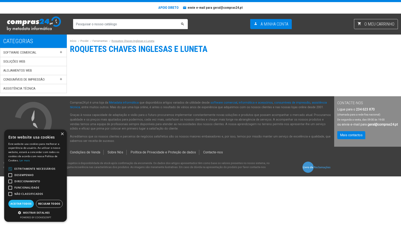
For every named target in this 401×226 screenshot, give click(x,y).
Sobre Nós (115, 152)
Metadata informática (124, 102)
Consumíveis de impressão (24, 79)
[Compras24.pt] (33, 24)
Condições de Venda (85, 152)
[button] (35, 213)
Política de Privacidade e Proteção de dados (163, 152)
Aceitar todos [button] (21, 203)
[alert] (35, 176)
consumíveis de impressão (292, 102)
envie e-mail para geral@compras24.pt (215, 8)
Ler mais (24, 160)
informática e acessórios (256, 102)
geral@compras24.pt (383, 124)
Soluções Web (14, 61)
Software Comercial (19, 52)
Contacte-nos (213, 152)
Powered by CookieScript (35, 217)
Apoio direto (168, 8)
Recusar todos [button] (49, 203)
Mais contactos (351, 135)
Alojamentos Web (17, 70)
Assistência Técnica (19, 88)
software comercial (224, 102)
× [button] (62, 134)
